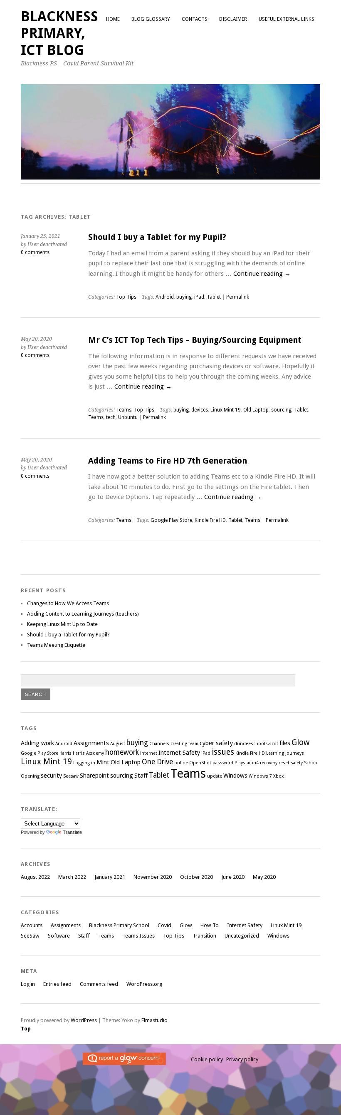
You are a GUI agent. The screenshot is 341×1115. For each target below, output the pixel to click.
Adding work (37, 743)
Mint (102, 762)
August (117, 743)
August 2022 (35, 877)
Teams (123, 410)
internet (148, 753)
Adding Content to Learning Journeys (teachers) (83, 614)
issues (223, 752)
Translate (72, 832)
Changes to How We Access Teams (68, 603)
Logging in (84, 763)
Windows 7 (260, 776)
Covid (164, 925)
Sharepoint (94, 775)
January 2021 (109, 877)
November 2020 (152, 877)
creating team (184, 743)
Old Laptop (256, 410)
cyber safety (216, 743)
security (51, 775)
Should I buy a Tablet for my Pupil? (157, 237)
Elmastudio (154, 1020)
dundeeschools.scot (256, 743)
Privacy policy (242, 1059)
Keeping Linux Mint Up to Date (62, 624)
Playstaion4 (247, 763)
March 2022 (72, 877)
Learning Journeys (285, 753)
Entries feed (57, 984)
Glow (301, 742)
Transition (204, 936)
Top (26, 1028)
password (223, 763)
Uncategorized (242, 936)
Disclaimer (233, 19)
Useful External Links (286, 19)
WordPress (84, 1020)
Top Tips (126, 297)
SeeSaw (30, 936)
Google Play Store (171, 520)
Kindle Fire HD (210, 520)
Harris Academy (88, 753)
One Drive (157, 762)
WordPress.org (144, 984)
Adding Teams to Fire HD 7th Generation (167, 461)
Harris (65, 753)
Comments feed (99, 984)
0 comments (35, 252)
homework (122, 752)
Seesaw (71, 776)
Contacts (195, 19)
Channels (159, 743)
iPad (199, 297)
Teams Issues (138, 936)
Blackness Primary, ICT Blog (59, 33)
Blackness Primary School (119, 925)
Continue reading (262, 273)
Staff (141, 775)
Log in (28, 984)
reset (284, 763)
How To (209, 925)
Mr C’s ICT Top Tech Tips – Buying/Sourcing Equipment (194, 340)
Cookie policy (207, 1059)
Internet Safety (179, 752)
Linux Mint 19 (225, 410)
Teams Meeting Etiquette (56, 645)
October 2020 (196, 877)
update (214, 776)
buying (184, 297)
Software (59, 936)
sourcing (281, 410)
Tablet (214, 297)
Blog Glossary (150, 19)
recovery (268, 763)
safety (297, 763)
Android (165, 297)
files (284, 743)
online (181, 763)
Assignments (91, 743)
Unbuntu (128, 417)
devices (199, 410)
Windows (235, 775)
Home (113, 19)
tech (111, 417)
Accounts (31, 925)
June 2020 (233, 877)
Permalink (237, 297)
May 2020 (264, 877)
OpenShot (200, 763)
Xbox (278, 776)
